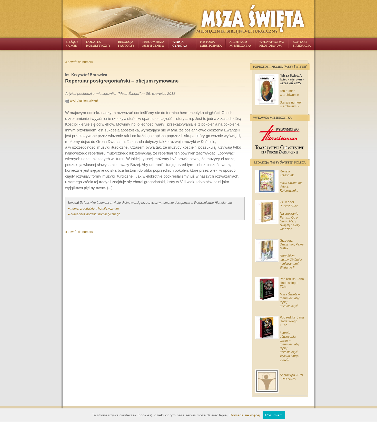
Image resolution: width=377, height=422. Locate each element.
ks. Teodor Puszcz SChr (289, 204)
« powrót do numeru (79, 62)
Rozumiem (274, 415)
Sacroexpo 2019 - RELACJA (291, 377)
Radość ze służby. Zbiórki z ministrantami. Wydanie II (291, 261)
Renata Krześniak (287, 173)
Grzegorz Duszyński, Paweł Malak (292, 244)
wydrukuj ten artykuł (83, 100)
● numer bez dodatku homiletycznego (94, 214)
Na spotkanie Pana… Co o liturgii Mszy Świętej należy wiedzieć (290, 221)
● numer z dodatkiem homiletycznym (93, 208)
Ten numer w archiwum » (289, 93)
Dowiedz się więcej (245, 415)
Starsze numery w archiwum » (291, 104)
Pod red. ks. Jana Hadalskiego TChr (292, 283)
